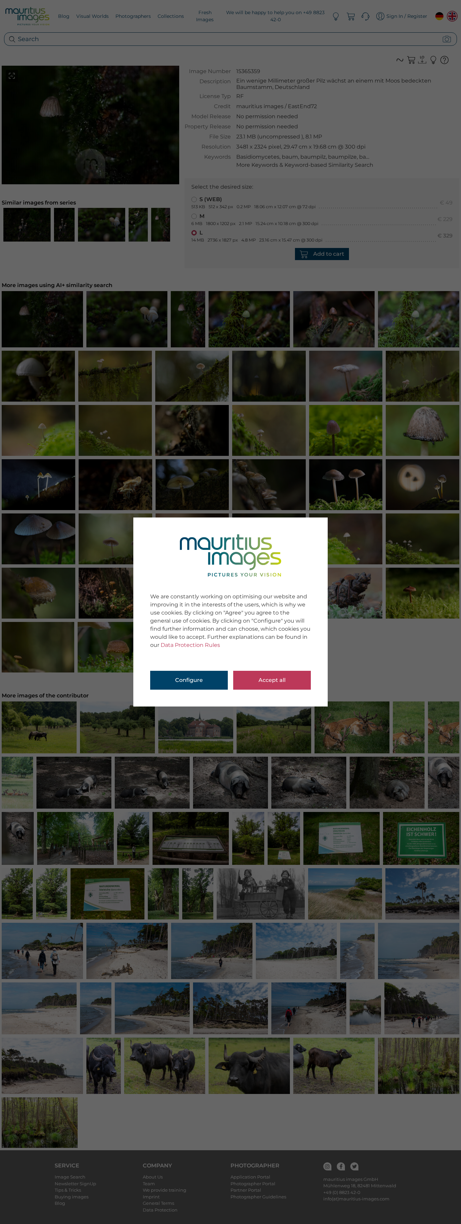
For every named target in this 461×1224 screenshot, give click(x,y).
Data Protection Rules (190, 645)
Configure (189, 680)
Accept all (272, 680)
